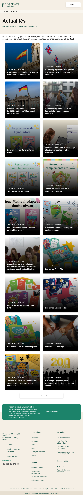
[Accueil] (10, 5)
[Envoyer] (74, 412)
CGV (56, 489)
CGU (52, 489)
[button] (22, 61)
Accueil (6, 11)
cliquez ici (21, 417)
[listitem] (4, 464)
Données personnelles (15, 489)
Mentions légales (44, 489)
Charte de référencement (67, 489)
